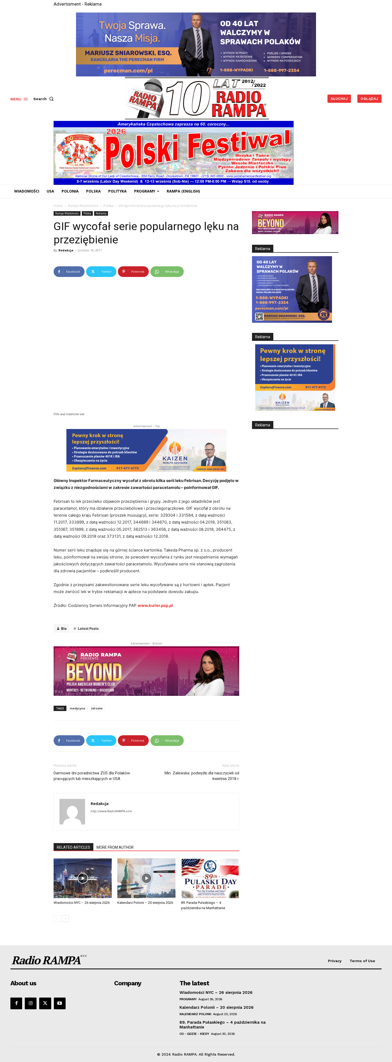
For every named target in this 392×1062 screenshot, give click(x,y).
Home (58, 205)
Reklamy (101, 213)
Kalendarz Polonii (195, 1014)
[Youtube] (60, 1003)
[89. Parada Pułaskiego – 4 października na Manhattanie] (210, 878)
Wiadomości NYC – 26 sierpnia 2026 (82, 903)
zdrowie (97, 708)
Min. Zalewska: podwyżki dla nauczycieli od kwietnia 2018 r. (202, 776)
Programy (188, 999)
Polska (108, 205)
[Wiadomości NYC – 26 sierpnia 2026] (83, 878)
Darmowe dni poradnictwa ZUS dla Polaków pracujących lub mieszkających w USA (92, 776)
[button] (44, 98)
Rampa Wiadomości (83, 205)
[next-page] (65, 918)
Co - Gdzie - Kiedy (194, 1034)
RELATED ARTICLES (73, 847)
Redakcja (65, 250)
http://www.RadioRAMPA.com (111, 811)
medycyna (77, 708)
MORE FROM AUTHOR (115, 847)
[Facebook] (16, 1003)
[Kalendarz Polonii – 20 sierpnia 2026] (146, 878)
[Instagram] (31, 1003)
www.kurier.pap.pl (155, 605)
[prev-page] (57, 918)
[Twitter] (45, 1003)
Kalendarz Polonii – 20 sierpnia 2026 (145, 903)
